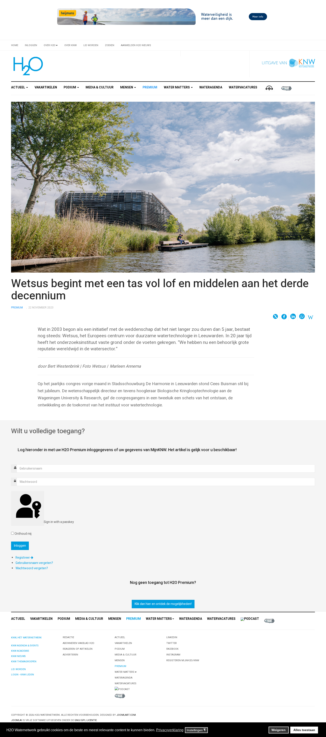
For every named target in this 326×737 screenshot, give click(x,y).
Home (14, 45)
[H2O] (27, 66)
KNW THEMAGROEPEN (23, 661)
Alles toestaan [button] (304, 730)
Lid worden (90, 45)
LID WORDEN (18, 669)
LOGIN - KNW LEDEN (22, 674)
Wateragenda (210, 87)
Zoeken (109, 45)
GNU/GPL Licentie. (86, 720)
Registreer (23, 557)
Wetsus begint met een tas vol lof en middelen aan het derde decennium (160, 290)
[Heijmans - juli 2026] (163, 16)
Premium (150, 87)
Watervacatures (243, 87)
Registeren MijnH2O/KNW (182, 660)
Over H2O (49, 45)
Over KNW (70, 45)
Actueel (18, 87)
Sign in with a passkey (43, 522)
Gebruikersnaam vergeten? (34, 563)
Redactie (68, 637)
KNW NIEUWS (18, 656)
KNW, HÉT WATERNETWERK (26, 637)
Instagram (173, 655)
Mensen (127, 87)
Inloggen (31, 45)
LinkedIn (171, 637)
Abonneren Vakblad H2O (78, 643)
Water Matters (177, 87)
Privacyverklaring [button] (169, 730)
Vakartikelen (46, 87)
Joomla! (16, 720)
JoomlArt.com (126, 715)
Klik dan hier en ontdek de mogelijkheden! (163, 604)
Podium (70, 87)
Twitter (171, 643)
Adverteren (70, 655)
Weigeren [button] (278, 730)
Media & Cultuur (100, 87)
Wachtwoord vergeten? (32, 568)
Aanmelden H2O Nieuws (136, 45)
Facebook (172, 649)
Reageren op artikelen (77, 649)
